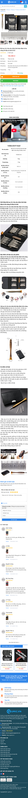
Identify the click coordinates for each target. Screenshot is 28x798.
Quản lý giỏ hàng (4, 768)
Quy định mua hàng (4, 764)
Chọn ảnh (5, 503)
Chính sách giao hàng (5, 748)
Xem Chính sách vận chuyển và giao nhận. (13, 85)
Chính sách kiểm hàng (5, 756)
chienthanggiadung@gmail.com (13, 101)
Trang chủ (2, 9)
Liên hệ (2, 741)
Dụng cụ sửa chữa (20, 9)
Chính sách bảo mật (5, 752)
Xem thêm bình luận (13, 642)
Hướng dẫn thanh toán (5, 762)
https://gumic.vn (10, 735)
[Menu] (25, 2)
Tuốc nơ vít (2, 11)
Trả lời (7, 541)
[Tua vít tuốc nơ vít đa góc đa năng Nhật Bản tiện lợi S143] (21, 655)
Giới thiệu (2, 740)
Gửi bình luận (14, 519)
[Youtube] (3, 774)
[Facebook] (1, 774)
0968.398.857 (10, 99)
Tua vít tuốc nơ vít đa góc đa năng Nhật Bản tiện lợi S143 (21, 664)
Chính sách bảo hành (5, 750)
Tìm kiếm (25, 6)
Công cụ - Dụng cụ (10, 9)
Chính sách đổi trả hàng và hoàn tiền (8, 754)
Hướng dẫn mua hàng (5, 761)
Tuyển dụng (3, 743)
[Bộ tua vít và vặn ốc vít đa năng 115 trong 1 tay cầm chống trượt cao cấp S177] (7, 655)
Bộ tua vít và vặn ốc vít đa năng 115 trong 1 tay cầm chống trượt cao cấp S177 (7, 664)
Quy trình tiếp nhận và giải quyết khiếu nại (10, 766)
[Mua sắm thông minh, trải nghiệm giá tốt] (12, 2)
